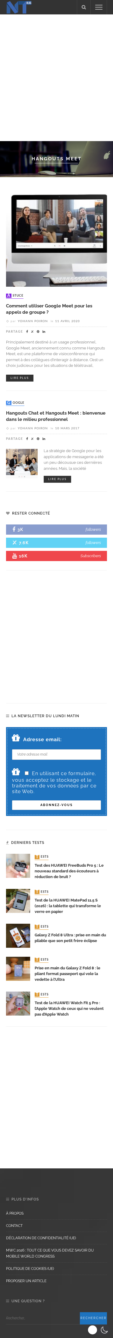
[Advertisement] (56, 76)
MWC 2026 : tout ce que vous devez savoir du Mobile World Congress (50, 1253)
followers (93, 529)
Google (15, 403)
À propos (15, 1213)
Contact (14, 1226)
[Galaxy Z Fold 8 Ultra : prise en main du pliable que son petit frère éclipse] (18, 935)
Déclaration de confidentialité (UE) (41, 1238)
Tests (42, 857)
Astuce (15, 296)
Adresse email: (42, 739)
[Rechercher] (83, 7)
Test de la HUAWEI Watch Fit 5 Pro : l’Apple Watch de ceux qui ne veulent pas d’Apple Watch (69, 1008)
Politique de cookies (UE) (30, 1269)
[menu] (98, 7)
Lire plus (20, 378)
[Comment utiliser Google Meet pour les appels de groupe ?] (56, 236)
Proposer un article (26, 1281)
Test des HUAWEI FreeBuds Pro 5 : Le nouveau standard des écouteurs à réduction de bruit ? (69, 871)
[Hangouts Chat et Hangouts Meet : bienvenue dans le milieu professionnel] (22, 463)
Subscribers (90, 556)
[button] (98, 1330)
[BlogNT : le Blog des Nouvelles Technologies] (19, 7)
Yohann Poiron (33, 321)
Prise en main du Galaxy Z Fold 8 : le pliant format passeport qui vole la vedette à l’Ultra (67, 974)
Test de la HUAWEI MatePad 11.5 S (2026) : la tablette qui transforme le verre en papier (68, 906)
